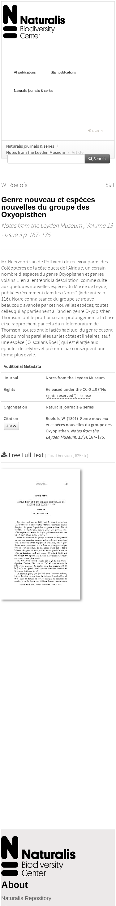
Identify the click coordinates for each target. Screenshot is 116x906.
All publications (25, 72)
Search (99, 158)
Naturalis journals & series (33, 90)
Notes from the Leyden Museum (35, 152)
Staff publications (63, 72)
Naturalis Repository (26, 898)
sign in (97, 131)
